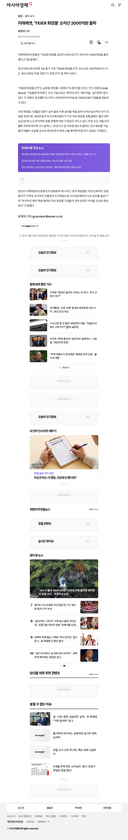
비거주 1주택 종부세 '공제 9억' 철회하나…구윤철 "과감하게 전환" (73, 340)
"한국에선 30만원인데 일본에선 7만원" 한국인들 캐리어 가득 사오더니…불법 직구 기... (59, 154)
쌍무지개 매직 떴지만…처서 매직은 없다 (74, 768)
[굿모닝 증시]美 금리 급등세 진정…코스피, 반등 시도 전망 (46, 160)
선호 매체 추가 (29, 43)
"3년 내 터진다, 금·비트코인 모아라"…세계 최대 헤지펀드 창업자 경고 (51, 167)
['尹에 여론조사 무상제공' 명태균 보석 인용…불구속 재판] (38, 361)
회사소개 (11, 816)
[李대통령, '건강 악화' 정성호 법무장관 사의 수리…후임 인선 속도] (38, 315)
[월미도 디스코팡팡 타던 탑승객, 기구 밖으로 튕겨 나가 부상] (89, 612)
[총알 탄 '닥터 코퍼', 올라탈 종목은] (40, 741)
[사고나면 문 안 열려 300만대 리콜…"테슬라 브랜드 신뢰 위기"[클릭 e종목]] (38, 330)
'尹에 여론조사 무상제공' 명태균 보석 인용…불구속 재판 (73, 356)
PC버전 (78, 807)
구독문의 (63, 816)
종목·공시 (29, 16)
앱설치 (50, 807)
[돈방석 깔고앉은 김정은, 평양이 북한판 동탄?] (40, 725)
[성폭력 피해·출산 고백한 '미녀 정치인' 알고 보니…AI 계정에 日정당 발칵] (89, 645)
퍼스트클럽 (51, 816)
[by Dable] (93, 674)
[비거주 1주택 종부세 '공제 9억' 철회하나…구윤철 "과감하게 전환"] (38, 346)
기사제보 (74, 816)
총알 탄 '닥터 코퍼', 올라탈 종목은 (71, 735)
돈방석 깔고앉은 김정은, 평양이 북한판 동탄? (75, 718)
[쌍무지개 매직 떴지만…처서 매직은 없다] (40, 774)
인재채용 (38, 816)
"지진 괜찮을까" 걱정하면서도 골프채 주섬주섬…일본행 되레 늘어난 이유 (74, 752)
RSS (84, 816)
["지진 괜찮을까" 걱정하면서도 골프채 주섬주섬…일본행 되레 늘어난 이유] (40, 758)
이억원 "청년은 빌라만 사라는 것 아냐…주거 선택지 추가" (73, 294)
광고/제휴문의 (24, 816)
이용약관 (30, 821)
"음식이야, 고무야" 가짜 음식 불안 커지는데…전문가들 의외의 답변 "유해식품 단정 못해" (55, 625)
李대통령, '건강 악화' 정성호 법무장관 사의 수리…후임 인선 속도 (73, 309)
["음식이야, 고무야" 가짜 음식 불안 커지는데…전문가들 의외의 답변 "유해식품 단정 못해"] (89, 629)
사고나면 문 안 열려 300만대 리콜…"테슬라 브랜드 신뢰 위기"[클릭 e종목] (73, 325)
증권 (20, 16)
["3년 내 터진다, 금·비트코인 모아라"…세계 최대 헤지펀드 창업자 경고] (89, 661)
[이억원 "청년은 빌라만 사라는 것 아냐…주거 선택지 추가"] (38, 299)
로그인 (21, 807)
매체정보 (42, 821)
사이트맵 (107, 807)
